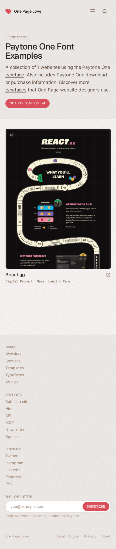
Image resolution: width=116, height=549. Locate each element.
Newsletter (15, 429)
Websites (13, 354)
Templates (14, 368)
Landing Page (59, 281)
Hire (8, 408)
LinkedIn (13, 469)
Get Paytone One (26, 103)
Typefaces (14, 375)
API (8, 415)
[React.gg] (58, 199)
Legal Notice (68, 536)
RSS (9, 483)
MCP (9, 422)
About (106, 536)
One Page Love (27, 11)
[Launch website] (108, 275)
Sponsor (12, 436)
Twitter (11, 456)
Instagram (14, 463)
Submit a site (16, 401)
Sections (13, 361)
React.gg (15, 275)
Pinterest (13, 476)
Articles (11, 382)
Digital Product (19, 281)
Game (40, 281)
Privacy (90, 536)
